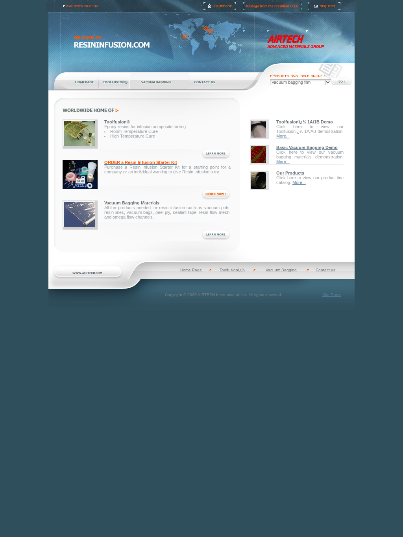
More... (283, 136)
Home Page (191, 270)
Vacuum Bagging (281, 270)
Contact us (325, 270)
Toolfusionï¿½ (232, 270)
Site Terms (331, 294)
